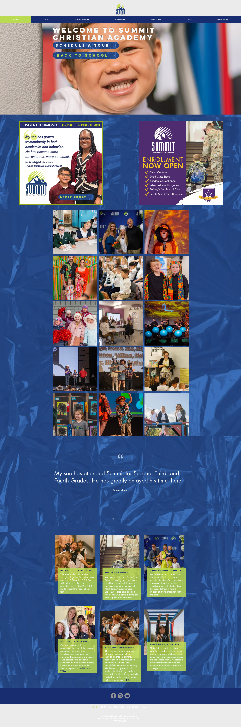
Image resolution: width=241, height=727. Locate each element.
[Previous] (8, 481)
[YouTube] (127, 695)
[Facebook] (113, 695)
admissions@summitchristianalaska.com (119, 716)
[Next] (232, 481)
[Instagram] (120, 695)
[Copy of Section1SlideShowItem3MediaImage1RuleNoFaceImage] (115, 519)
